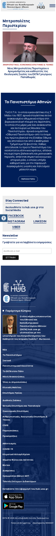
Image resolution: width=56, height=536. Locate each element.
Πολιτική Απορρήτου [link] (21, 523)
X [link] (40, 216)
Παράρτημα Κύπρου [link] (18, 310)
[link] (3, 218)
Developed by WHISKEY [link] (43, 523)
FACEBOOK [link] (16, 216)
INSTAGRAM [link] (16, 221)
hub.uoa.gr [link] (42, 488)
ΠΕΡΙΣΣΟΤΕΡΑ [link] (28, 179)
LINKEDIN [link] (39, 221)
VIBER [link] (16, 227)
